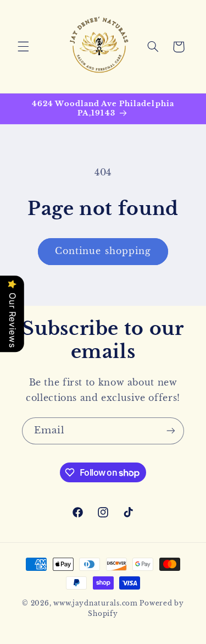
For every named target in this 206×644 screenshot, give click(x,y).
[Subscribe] (170, 430)
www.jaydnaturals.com (95, 603)
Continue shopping (103, 251)
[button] (23, 46)
